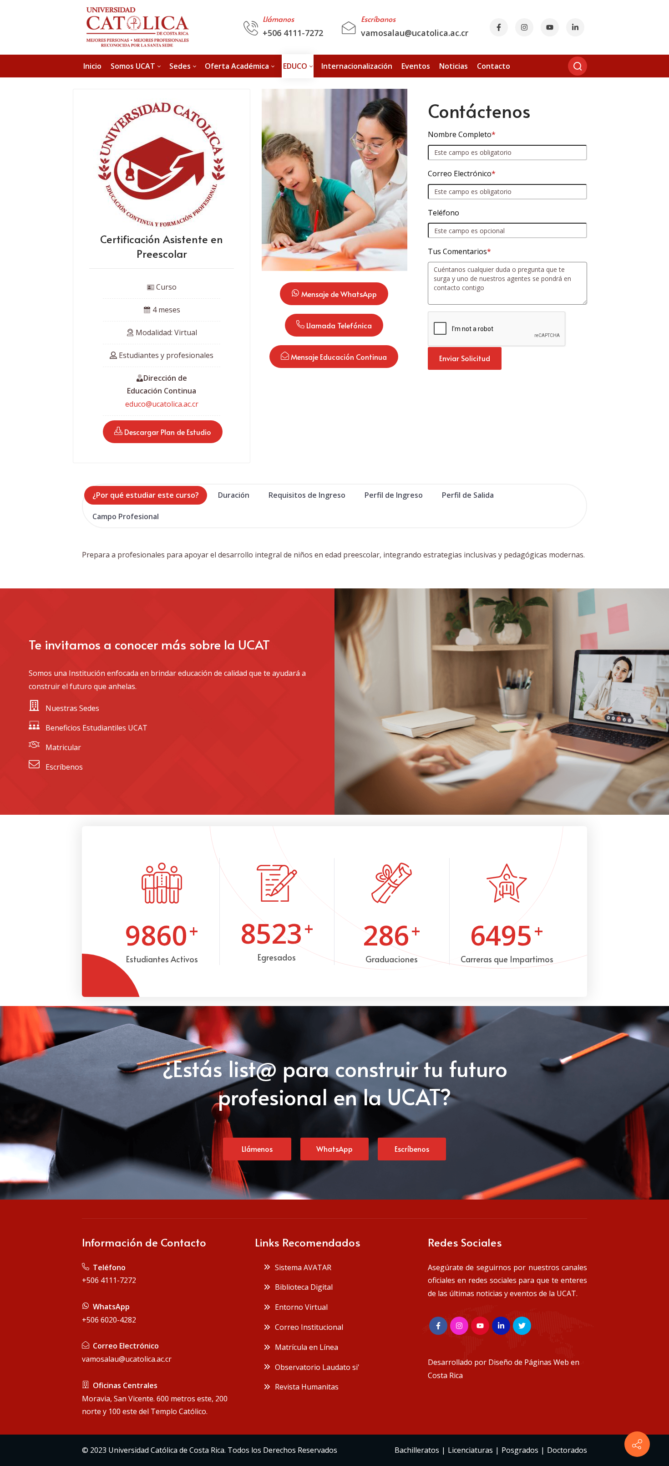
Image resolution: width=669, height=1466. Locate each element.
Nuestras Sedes (71, 708)
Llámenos (257, 1149)
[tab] (145, 495)
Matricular (62, 747)
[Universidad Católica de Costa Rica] (137, 27)
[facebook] (499, 27)
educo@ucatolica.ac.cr (161, 404)
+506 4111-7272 (293, 32)
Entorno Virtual (299, 1307)
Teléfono (443, 213)
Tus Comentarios (459, 251)
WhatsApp (334, 1149)
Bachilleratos (417, 1450)
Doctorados (567, 1450)
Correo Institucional (307, 1327)
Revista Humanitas (305, 1387)
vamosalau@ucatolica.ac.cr (414, 32)
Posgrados (520, 1450)
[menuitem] (92, 66)
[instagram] (524, 27)
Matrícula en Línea (304, 1347)
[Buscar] (577, 66)
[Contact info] (637, 1444)
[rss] (575, 27)
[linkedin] (501, 1326)
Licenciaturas (470, 1450)
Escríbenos (63, 767)
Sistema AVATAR (301, 1267)
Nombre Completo (462, 134)
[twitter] (522, 1326)
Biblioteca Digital (302, 1287)
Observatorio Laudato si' (315, 1367)
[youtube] (550, 27)
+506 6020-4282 (109, 1320)
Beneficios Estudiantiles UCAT (95, 728)
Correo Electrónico (462, 174)
